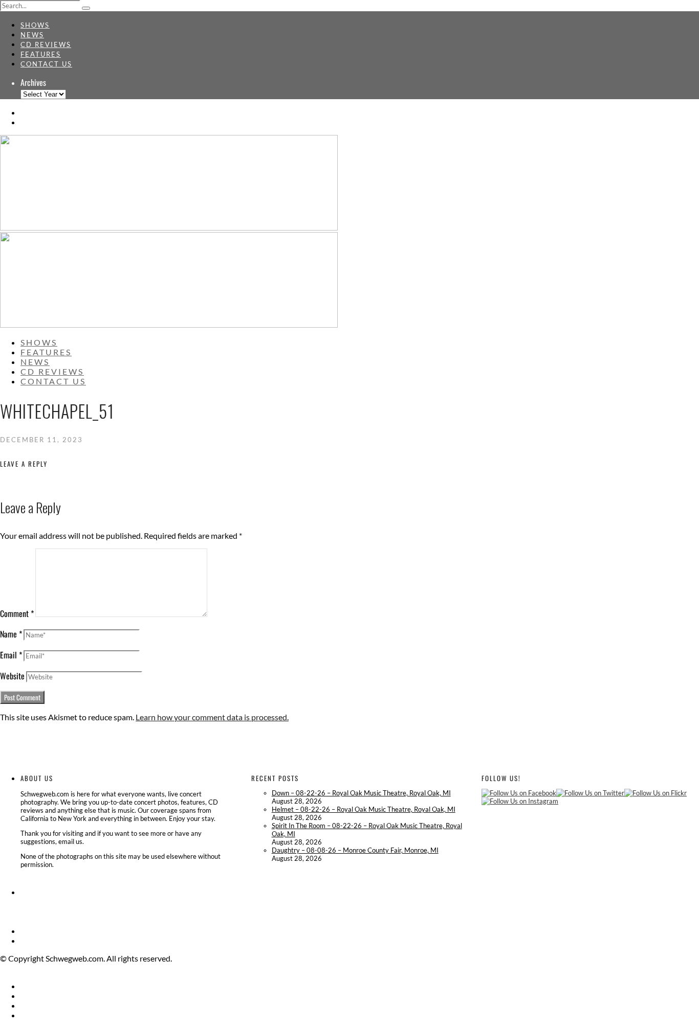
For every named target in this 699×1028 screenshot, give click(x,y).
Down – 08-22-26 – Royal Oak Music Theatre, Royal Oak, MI (361, 793)
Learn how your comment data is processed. (212, 717)
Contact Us (46, 64)
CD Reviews (45, 44)
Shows (35, 25)
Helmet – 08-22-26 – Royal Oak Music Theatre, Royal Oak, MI (363, 809)
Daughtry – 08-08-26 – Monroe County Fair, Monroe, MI (355, 850)
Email (11, 655)
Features (40, 54)
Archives (33, 82)
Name (11, 634)
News (32, 35)
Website (12, 676)
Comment (17, 613)
